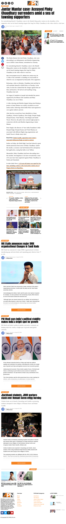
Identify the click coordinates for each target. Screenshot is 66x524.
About (18, 496)
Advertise (19, 502)
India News (36, 496)
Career (18, 499)
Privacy (18, 504)
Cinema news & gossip (39, 504)
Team (18, 497)
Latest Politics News (38, 499)
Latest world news (38, 502)
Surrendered (18, 193)
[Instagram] (8, 512)
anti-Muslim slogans (19, 192)
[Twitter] (5, 512)
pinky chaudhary (11, 193)
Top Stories (36, 497)
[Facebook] (2, 512)
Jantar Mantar (35, 192)
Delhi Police (28, 192)
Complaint (19, 505)
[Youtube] (12, 512)
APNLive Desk (9, 258)
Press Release (37, 501)
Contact (19, 501)
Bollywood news (37, 505)
